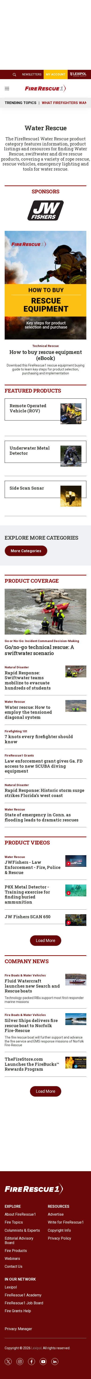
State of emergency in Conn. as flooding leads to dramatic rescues (41, 817)
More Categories (26, 551)
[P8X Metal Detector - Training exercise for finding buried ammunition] (75, 890)
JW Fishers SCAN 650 (27, 916)
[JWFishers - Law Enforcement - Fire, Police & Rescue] (75, 861)
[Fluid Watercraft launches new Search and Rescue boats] (75, 979)
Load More (45, 940)
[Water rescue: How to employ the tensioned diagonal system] (75, 706)
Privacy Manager (18, 1329)
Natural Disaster (17, 667)
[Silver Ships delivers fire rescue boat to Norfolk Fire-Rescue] (75, 1019)
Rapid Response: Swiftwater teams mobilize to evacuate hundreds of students (28, 680)
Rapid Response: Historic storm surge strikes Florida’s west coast (44, 792)
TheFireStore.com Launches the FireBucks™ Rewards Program (32, 1064)
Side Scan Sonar (27, 488)
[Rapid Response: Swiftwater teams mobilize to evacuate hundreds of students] (75, 671)
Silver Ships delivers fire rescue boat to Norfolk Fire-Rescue (31, 1025)
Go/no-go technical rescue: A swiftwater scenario (39, 650)
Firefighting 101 (16, 731)
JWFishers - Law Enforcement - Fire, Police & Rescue (32, 867)
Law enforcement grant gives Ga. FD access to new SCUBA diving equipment (44, 766)
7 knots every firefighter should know (39, 739)
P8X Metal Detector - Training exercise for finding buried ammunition (27, 894)
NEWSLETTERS (31, 74)
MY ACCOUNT (55, 74)
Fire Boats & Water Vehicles (25, 975)
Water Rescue (15, 701)
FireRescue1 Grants (19, 755)
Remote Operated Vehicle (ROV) (28, 408)
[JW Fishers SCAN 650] (75, 920)
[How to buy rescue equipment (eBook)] (45, 285)
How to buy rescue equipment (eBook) (45, 355)
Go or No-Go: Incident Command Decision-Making (42, 641)
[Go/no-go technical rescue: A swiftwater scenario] (45, 612)
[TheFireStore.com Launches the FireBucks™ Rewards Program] (75, 1063)
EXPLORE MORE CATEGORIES (41, 537)
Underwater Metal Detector (30, 450)
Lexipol (36, 1348)
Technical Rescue (45, 346)
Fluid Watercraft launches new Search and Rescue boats (32, 986)
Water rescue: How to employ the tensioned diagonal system (28, 712)
